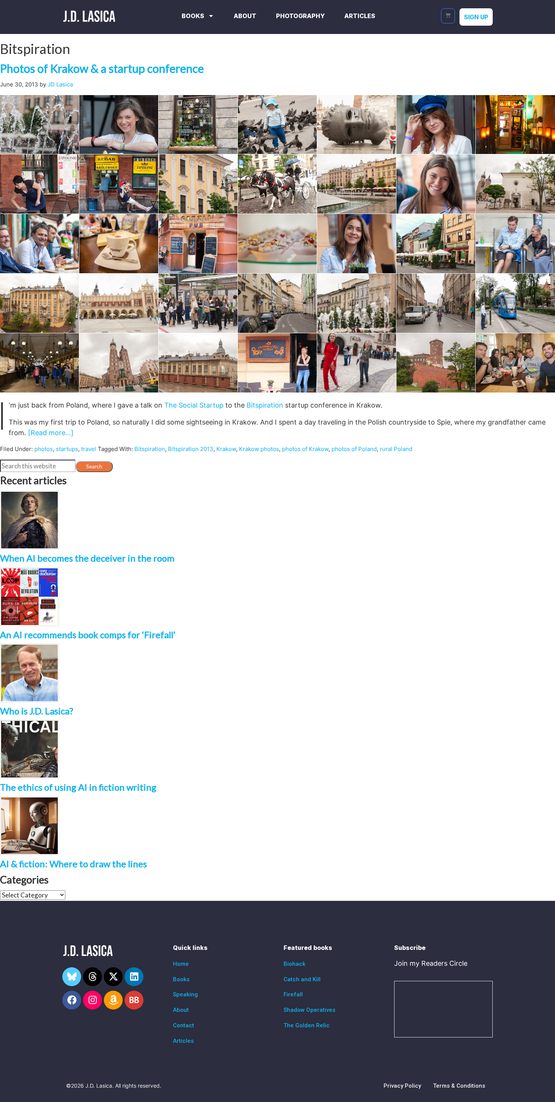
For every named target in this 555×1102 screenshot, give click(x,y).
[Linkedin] (134, 976)
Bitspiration (265, 405)
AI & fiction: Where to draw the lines (73, 863)
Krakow (226, 448)
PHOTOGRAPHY (300, 16)
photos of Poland (354, 448)
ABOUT (245, 16)
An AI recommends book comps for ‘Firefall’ (87, 634)
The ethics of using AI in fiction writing (78, 787)
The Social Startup (194, 405)
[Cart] (448, 15)
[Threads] (92, 976)
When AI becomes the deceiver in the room (87, 558)
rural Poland (396, 448)
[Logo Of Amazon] (113, 1000)
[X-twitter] (113, 976)
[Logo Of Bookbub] (134, 1000)
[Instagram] (92, 1000)
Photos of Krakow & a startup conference (102, 68)
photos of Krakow (305, 448)
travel (88, 448)
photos (43, 448)
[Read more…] (51, 433)
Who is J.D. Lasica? (36, 710)
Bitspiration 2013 (190, 448)
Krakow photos (259, 448)
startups (67, 448)
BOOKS (193, 16)
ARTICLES (359, 16)
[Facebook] (71, 1000)
